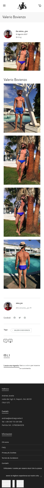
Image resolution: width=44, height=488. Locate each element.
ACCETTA (20, 484)
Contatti (5, 463)
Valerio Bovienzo (22, 330)
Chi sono (5, 442)
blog (19, 37)
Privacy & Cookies (9, 453)
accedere (26, 365)
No (13, 484)
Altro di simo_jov (22, 308)
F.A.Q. (4, 447)
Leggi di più (6, 484)
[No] (41, 476)
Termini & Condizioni (10, 458)
